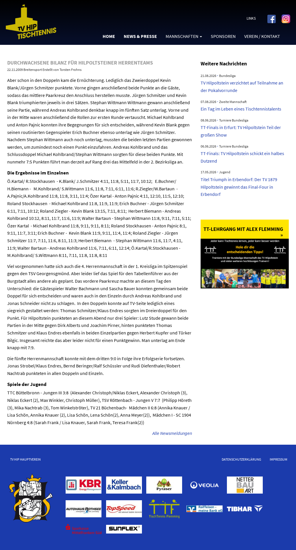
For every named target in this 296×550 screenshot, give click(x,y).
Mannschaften (182, 36)
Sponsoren (223, 36)
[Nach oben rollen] (283, 537)
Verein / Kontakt (262, 36)
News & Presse (140, 36)
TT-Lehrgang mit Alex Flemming (243, 229)
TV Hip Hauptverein (25, 459)
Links (251, 18)
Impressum (278, 459)
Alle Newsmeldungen (172, 433)
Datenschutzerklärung (241, 459)
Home (109, 36)
